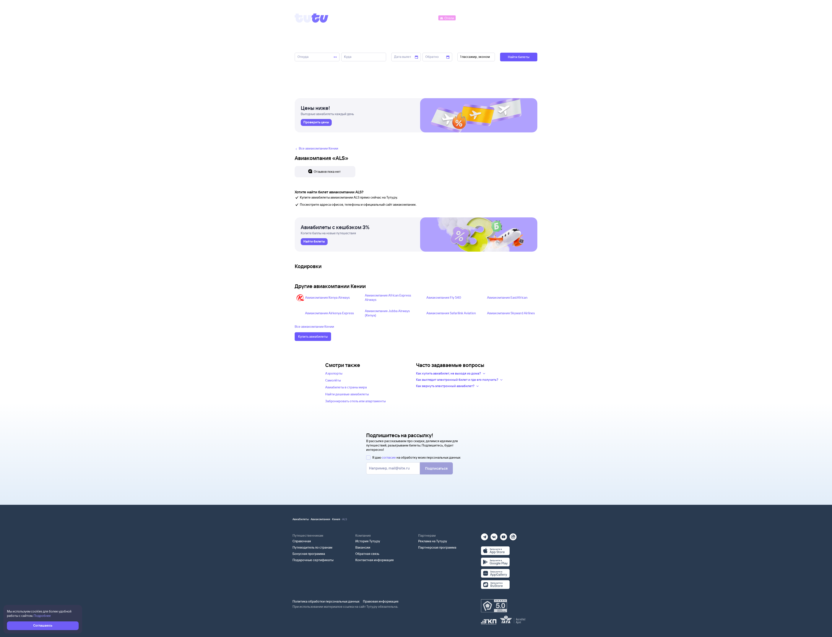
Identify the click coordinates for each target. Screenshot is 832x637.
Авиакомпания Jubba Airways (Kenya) (387, 313)
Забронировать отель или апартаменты (355, 401)
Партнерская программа (437, 547)
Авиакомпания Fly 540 (443, 297)
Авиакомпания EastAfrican (507, 297)
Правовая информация (380, 601)
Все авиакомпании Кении (314, 326)
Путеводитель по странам (312, 547)
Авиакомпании (320, 519)
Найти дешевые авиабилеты (347, 394)
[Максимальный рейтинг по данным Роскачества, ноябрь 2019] (494, 605)
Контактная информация (374, 560)
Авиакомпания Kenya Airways (327, 297)
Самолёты (333, 380)
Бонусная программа (308, 554)
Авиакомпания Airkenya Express (329, 313)
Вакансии (362, 547)
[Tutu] (311, 17)
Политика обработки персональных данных (325, 601)
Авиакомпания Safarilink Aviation (451, 313)
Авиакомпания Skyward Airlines (511, 313)
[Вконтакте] (494, 535)
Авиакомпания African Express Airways (388, 297)
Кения (336, 519)
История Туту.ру (367, 541)
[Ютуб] (503, 535)
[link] (316, 122)
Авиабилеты (300, 519)
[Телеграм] (484, 535)
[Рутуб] (513, 535)
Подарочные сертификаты (312, 560)
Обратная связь (367, 554)
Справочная (301, 541)
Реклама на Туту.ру (432, 541)
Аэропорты (333, 373)
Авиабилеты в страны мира (346, 387)
